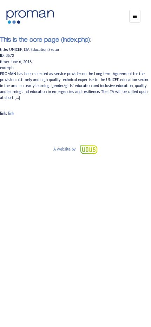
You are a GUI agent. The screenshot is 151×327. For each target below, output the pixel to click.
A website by (65, 149)
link (11, 114)
